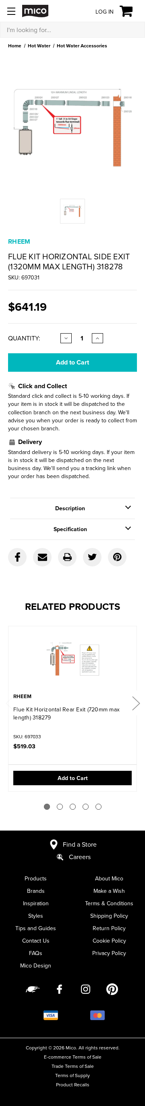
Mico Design (35, 965)
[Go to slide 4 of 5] (86, 807)
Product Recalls (72, 1084)
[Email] (42, 557)
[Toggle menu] (11, 11)
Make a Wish (109, 891)
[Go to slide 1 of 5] (47, 807)
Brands (36, 891)
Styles (35, 916)
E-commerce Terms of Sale (73, 1056)
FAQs (35, 953)
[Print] (67, 557)
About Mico (109, 878)
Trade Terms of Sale (73, 1066)
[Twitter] (92, 557)
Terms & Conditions (109, 903)
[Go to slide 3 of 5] (73, 807)
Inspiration (36, 903)
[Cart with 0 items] (130, 11)
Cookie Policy (109, 941)
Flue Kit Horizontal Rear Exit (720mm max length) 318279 (66, 713)
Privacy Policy (109, 953)
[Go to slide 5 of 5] (98, 807)
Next (136, 702)
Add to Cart (73, 778)
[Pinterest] (117, 557)
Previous (9, 702)
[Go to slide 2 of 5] (60, 807)
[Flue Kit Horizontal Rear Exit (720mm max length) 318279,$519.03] (72, 660)
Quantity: (24, 338)
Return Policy (109, 928)
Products (36, 878)
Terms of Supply (72, 1075)
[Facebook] (17, 557)
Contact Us (36, 941)
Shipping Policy (109, 916)
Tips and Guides (35, 928)
